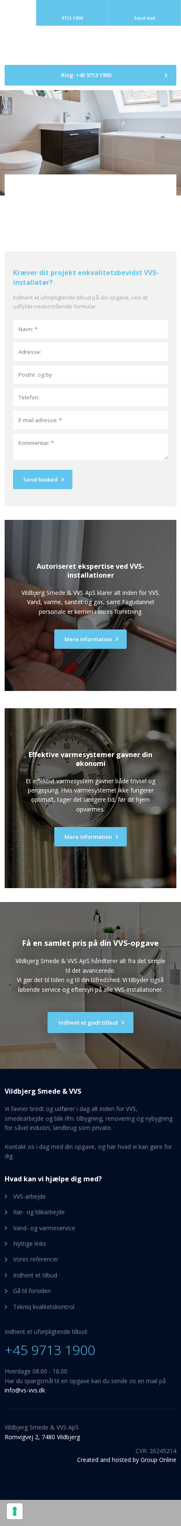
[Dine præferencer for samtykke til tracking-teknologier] (15, 1511)
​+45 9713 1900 (50, 1350)
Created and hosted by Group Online (126, 1460)
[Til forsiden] (90, 45)
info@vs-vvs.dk (25, 1390)
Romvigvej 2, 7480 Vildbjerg (42, 1437)
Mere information (88, 837)
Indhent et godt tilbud (88, 1022)
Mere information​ (88, 639)
